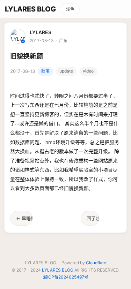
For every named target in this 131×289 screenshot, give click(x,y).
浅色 (70, 9)
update (66, 71)
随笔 (45, 71)
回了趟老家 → (93, 218)
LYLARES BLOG (30, 9)
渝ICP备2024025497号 (65, 277)
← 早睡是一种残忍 (24, 218)
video (88, 71)
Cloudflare (96, 262)
